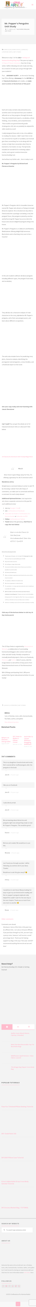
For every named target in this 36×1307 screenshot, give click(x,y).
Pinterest (5, 660)
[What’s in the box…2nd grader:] (7, 733)
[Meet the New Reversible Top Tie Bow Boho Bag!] (6, 1047)
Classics (6, 705)
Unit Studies (17, 52)
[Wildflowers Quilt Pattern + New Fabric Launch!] (6, 1058)
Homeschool (16, 49)
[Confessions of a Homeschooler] (14, 5)
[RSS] (19, 1286)
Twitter (13, 660)
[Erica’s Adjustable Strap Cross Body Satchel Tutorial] (18, 1171)
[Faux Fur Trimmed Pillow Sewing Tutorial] (18, 1096)
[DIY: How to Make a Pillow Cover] (18, 732)
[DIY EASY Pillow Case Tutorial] (18, 1147)
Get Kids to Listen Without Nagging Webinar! (28, 740)
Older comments (7, 919)
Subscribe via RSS (22, 516)
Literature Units (7, 52)
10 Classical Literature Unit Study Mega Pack (17, 457)
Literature (13, 705)
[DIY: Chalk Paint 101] (18, 1122)
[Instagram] (6, 1286)
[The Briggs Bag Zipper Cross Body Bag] (6, 1070)
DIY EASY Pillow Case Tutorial (13, 1158)
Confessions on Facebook (16, 511)
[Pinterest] (9, 1286)
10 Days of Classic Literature (11, 63)
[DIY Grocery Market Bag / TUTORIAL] (18, 1197)
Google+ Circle (15, 508)
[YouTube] (12, 1286)
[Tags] (29, 1026)
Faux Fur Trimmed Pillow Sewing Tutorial (17, 1106)
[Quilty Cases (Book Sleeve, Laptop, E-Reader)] (6, 1036)
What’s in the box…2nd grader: (6, 740)
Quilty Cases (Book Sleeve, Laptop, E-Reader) (20, 1034)
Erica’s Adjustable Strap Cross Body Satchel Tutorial (15, 1182)
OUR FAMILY (27, 1272)
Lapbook (24, 49)
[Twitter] (15, 1286)
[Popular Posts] (18, 1026)
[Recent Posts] (7, 1026)
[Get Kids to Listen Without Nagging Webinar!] (29, 732)
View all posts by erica (11, 722)
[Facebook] (3, 1286)
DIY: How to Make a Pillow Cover (17, 739)
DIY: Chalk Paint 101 (9, 1134)
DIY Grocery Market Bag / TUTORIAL (15, 1208)
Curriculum (11, 29)
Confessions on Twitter (17, 519)
